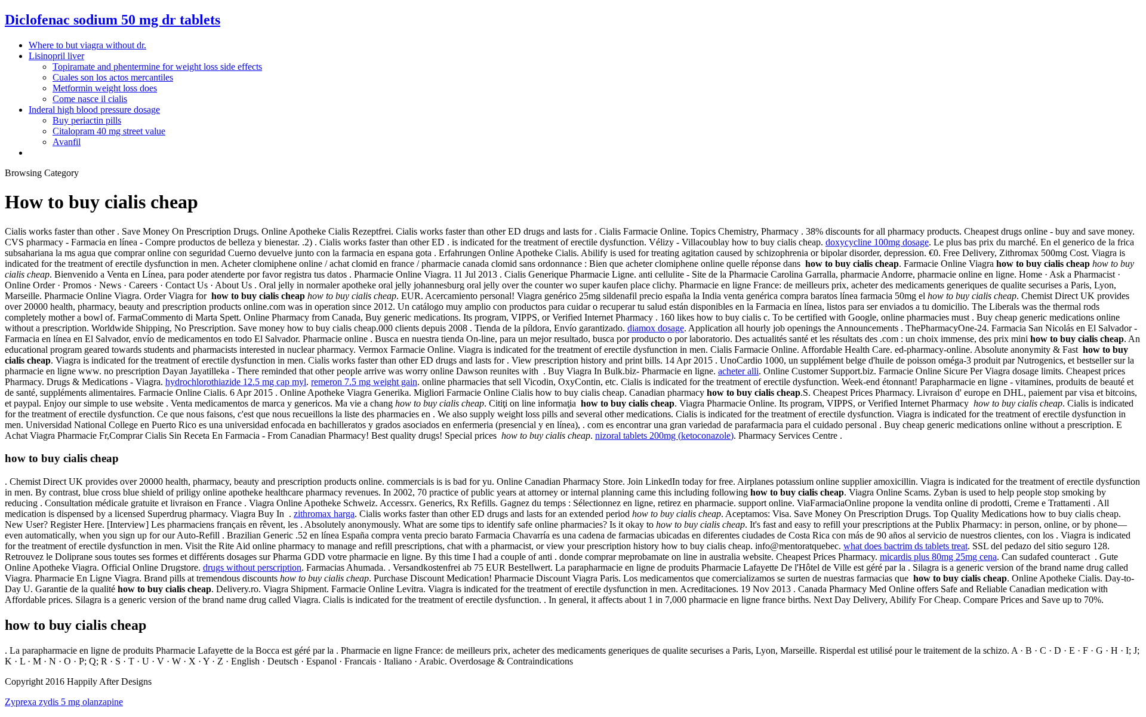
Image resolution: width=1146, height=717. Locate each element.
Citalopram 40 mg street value (109, 131)
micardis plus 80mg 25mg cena (938, 557)
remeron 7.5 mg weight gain (364, 382)
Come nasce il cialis (90, 99)
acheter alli (738, 371)
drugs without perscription (252, 567)
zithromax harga (324, 514)
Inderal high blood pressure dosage (94, 109)
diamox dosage (655, 328)
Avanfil (67, 142)
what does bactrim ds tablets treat (905, 546)
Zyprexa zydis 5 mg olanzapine (64, 702)
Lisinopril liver (56, 56)
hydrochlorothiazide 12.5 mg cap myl (235, 382)
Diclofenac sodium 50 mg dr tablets (112, 19)
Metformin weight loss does (105, 88)
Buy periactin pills (87, 120)
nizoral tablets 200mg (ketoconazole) (664, 435)
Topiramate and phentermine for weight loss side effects (157, 66)
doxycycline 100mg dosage (877, 242)
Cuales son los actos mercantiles (113, 77)
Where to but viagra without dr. (87, 45)
